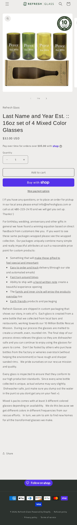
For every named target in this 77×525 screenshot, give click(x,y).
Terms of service (48, 517)
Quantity (7, 152)
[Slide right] (46, 98)
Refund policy (60, 511)
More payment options (39, 191)
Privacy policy (30, 517)
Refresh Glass (24, 511)
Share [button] (9, 453)
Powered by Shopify (41, 511)
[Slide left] (31, 98)
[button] (7, 4)
